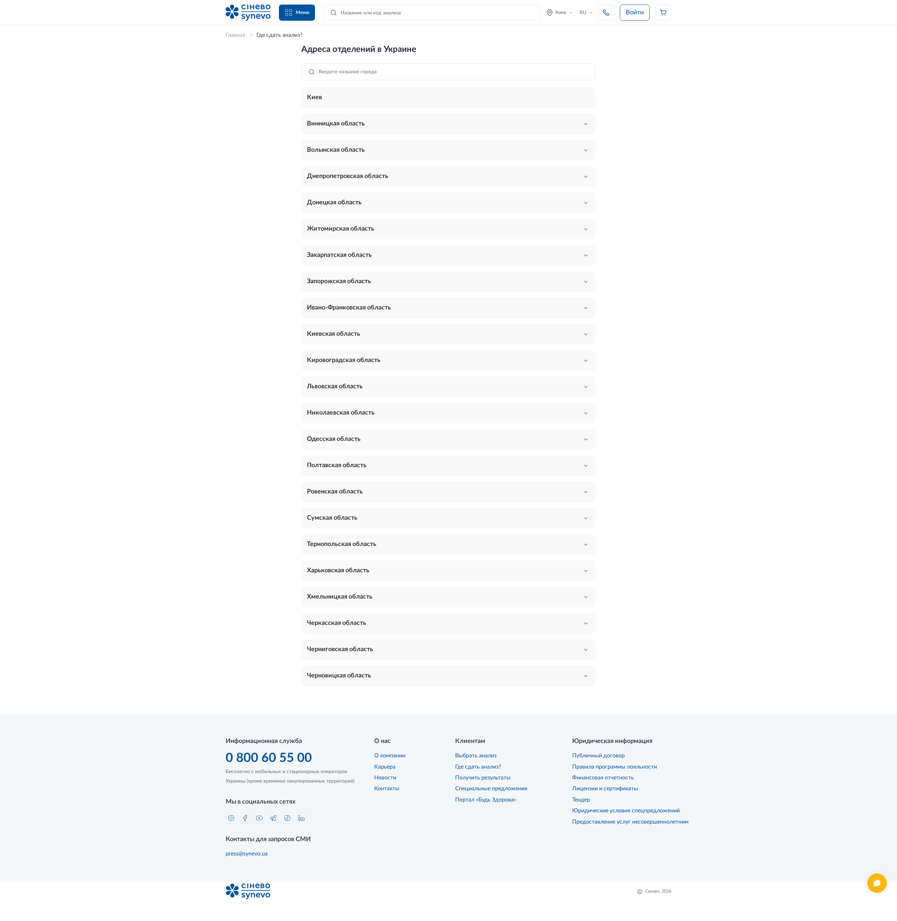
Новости (385, 777)
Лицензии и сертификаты (605, 788)
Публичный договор (598, 755)
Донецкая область (334, 202)
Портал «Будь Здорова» (485, 800)
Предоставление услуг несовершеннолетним (630, 822)
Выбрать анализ (476, 755)
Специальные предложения (491, 788)
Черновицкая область (339, 676)
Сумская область (332, 518)
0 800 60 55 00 (269, 758)
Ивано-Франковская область (349, 308)
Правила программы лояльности (614, 767)
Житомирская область (340, 229)
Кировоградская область (344, 360)
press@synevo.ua (247, 854)
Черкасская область (336, 623)
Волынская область (336, 150)
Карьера (385, 767)
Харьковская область (338, 570)
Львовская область (335, 386)
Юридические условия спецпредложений (626, 810)
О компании (389, 755)
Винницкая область (336, 124)
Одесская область (334, 439)
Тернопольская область (341, 544)
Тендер (581, 800)
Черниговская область (340, 649)
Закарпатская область (339, 255)
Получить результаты (483, 777)
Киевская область (333, 334)
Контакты (386, 788)
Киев (314, 97)
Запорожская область (339, 281)
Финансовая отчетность (603, 777)
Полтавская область (337, 465)
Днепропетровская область (347, 176)
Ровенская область (335, 492)
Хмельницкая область (339, 597)
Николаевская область (341, 413)
